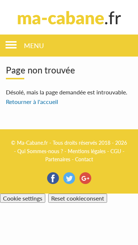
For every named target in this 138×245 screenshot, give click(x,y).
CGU (115, 151)
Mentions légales (87, 151)
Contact (84, 159)
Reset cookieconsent (77, 198)
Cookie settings (22, 198)
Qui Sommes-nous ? (40, 151)
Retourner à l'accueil (32, 101)
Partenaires (57, 159)
